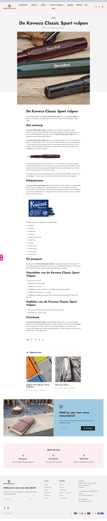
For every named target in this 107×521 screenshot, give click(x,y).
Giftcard (79, 5)
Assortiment (23, 5)
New (86, 5)
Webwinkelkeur (63, 490)
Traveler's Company (56, 5)
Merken (34, 5)
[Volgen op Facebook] (4, 508)
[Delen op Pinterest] (39, 339)
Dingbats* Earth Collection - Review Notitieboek (38, 386)
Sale (53, 8)
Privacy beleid (62, 498)
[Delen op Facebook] (31, 339)
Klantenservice (48, 487)
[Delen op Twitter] (35, 339)
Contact (61, 484)
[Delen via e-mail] (43, 339)
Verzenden (47, 493)
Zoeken (46, 484)
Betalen (46, 490)
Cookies (61, 495)
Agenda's (70, 5)
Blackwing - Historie (61, 385)
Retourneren (47, 495)
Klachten (47, 498)
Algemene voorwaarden (65, 493)
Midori (43, 5)
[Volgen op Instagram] (8, 508)
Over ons (61, 487)
